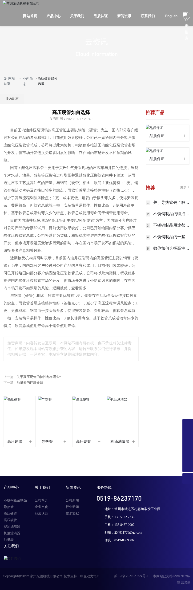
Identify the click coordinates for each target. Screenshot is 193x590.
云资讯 (185, 582)
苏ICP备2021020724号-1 (131, 576)
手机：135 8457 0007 (119, 525)
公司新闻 (72, 500)
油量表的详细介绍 (30, 382)
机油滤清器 (119, 442)
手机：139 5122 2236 (119, 517)
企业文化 (41, 507)
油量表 (9, 540)
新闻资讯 (73, 487)
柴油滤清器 (12, 526)
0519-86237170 (119, 498)
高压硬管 (14, 442)
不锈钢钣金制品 (15, 500)
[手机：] (187, 435)
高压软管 (10, 520)
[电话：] (187, 424)
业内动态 (28, 81)
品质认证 (41, 513)
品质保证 (157, 136)
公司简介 (41, 500)
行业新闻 (72, 507)
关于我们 (42, 487)
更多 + (184, 187)
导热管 (47, 442)
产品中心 (11, 487)
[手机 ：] (187, 445)
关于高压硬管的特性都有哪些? (39, 377)
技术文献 (72, 513)
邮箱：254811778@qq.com (123, 532)
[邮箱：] (187, 456)
